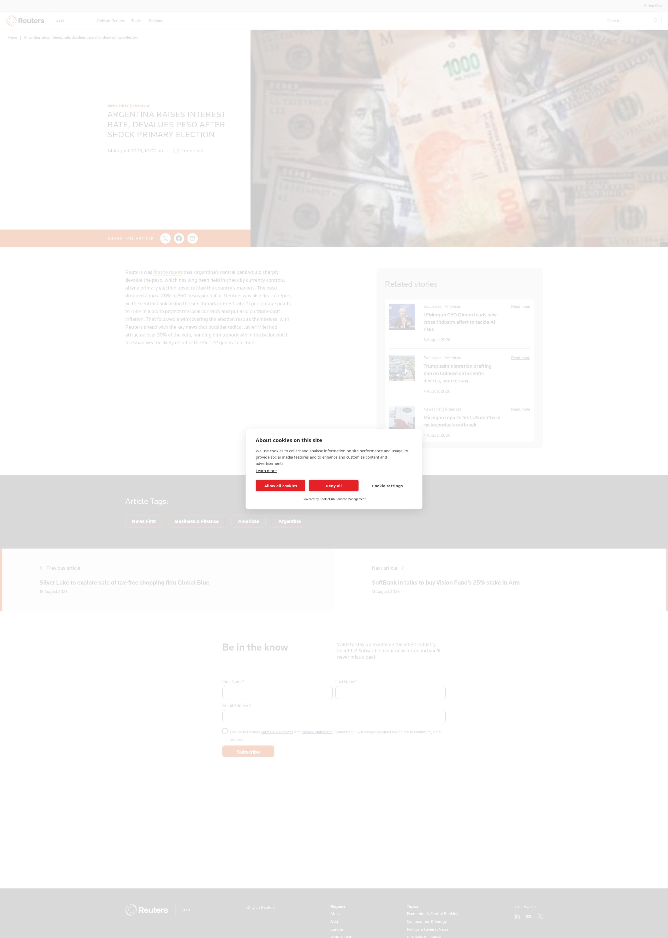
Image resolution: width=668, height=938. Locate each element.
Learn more (266, 470)
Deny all (334, 485)
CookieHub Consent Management (343, 499)
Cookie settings (387, 485)
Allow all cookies (280, 485)
